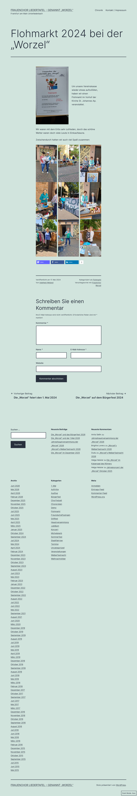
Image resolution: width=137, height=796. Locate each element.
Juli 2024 (15, 540)
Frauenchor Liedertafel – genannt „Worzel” (42, 785)
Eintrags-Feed (97, 489)
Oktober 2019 (17, 632)
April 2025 (15, 522)
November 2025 (18, 504)
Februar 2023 (17, 580)
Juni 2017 (15, 701)
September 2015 (18, 759)
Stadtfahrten (57, 540)
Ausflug (54, 493)
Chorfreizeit (56, 500)
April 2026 (15, 493)
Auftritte (55, 489)
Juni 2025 (15, 515)
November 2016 (18, 715)
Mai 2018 (15, 679)
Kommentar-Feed (99, 493)
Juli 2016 (15, 730)
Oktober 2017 (17, 693)
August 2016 (16, 726)
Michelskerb (56, 533)
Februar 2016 (17, 745)
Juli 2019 (15, 642)
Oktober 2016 (17, 719)
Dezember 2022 (18, 588)
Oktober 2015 (17, 755)
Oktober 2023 (17, 562)
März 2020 (16, 624)
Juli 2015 (15, 763)
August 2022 (16, 599)
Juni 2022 (15, 606)
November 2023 (18, 559)
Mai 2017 (15, 704)
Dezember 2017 (18, 690)
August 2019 (16, 639)
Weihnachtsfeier (58, 559)
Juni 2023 (15, 573)
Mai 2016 (15, 737)
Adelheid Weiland (46, 283)
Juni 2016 (15, 734)
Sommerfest (56, 537)
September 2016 (18, 723)
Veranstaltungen (58, 551)
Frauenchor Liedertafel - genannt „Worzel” (42, 10)
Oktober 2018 (17, 664)
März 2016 (15, 741)
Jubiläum (55, 526)
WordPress (121, 785)
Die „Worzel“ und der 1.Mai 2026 (65, 438)
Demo (53, 508)
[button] (43, 262)
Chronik (99, 10)
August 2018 (16, 672)
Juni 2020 (15, 621)
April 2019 (15, 653)
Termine (54, 544)
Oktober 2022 (17, 591)
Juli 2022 (15, 602)
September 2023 (18, 566)
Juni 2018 (15, 675)
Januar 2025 (16, 529)
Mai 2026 (15, 489)
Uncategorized (57, 548)
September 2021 (18, 613)
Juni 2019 (15, 646)
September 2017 (18, 697)
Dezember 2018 (18, 661)
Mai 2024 (15, 544)
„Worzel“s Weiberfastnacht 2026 (65, 449)
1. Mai (53, 486)
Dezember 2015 (18, 748)
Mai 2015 (15, 770)
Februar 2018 (17, 686)
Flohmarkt (97, 280)
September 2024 (18, 537)
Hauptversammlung (60, 522)
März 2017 (15, 708)
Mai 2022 (15, 610)
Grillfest (54, 519)
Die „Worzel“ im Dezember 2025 (65, 453)
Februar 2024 (17, 551)
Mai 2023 (15, 577)
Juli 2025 (15, 511)
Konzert (54, 529)
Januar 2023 (16, 584)
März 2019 (15, 657)
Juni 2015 (15, 766)
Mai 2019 (15, 650)
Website (39, 363)
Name (39, 349)
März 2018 (15, 683)
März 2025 (16, 526)
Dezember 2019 (18, 628)
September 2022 (18, 595)
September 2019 (18, 635)
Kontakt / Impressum (116, 10)
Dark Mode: (127, 793)
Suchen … (15, 429)
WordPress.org (98, 497)
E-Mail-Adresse (78, 349)
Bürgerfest (56, 497)
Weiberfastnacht (58, 555)
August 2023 (16, 570)
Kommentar (42, 323)
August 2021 (16, 617)
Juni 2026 (15, 486)
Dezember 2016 (18, 712)
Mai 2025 (15, 519)
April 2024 (15, 548)
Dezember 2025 (18, 500)
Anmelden (95, 486)
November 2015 (18, 752)
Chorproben (56, 504)
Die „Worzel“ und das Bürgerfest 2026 (68, 434)
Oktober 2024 (17, 533)
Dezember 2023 (18, 555)
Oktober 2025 (17, 508)
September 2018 (18, 668)
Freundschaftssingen (60, 515)
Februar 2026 (17, 497)
